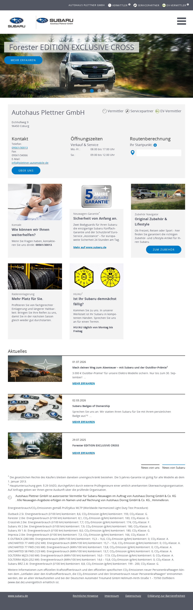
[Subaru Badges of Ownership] (35, 407)
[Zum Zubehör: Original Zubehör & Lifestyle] (158, 197)
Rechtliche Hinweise (85, 596)
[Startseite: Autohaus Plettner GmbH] (16, 22)
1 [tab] (84, 91)
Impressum (112, 596)
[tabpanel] (96, 66)
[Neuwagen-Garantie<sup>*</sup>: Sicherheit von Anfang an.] (97, 196)
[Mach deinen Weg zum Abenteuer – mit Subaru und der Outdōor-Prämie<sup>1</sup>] (35, 369)
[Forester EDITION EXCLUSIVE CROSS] (35, 446)
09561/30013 (20, 147)
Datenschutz (133, 596)
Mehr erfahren (23, 60)
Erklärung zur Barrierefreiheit (166, 596)
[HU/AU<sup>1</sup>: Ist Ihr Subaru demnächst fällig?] (97, 276)
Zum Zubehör (164, 249)
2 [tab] (92, 91)
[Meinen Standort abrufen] (132, 152)
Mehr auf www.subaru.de (89, 247)
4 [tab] (107, 91)
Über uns (26, 170)
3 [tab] (99, 91)
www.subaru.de (18, 596)
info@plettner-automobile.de (30, 163)
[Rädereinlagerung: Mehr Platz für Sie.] (35, 276)
